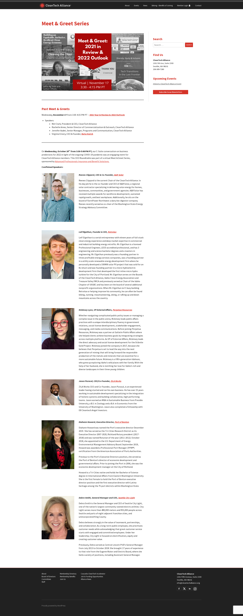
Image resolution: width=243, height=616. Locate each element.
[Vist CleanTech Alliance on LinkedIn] (190, 589)
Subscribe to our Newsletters (170, 92)
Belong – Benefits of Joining (162, 5)
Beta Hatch (87, 133)
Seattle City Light (126, 497)
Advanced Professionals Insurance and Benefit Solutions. (82, 161)
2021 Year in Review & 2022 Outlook (107, 114)
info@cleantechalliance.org (188, 583)
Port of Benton (122, 422)
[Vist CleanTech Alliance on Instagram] (195, 589)
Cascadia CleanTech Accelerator (93, 574)
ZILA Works (116, 381)
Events (136, 5)
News (145, 5)
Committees (46, 579)
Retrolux (112, 231)
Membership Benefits (67, 576)
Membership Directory (68, 574)
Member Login (182, 5)
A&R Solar (119, 174)
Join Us (63, 579)
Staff (43, 582)
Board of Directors (48, 576)
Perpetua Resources (122, 309)
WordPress (61, 606)
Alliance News (86, 579)
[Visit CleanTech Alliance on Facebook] (179, 589)
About (127, 5)
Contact (198, 5)
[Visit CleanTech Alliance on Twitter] (184, 589)
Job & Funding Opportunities (92, 576)
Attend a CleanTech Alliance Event (167, 84)
